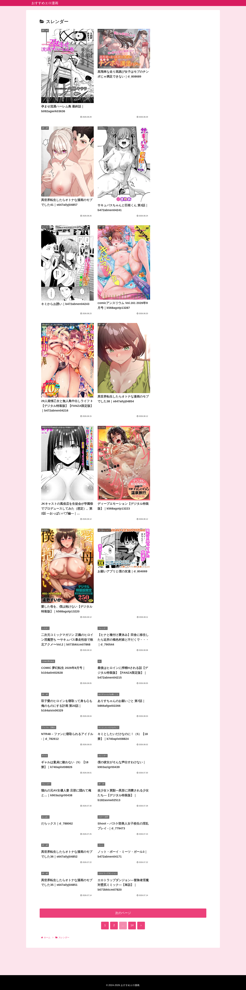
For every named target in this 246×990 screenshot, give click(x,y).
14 (132, 925)
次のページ (123, 913)
